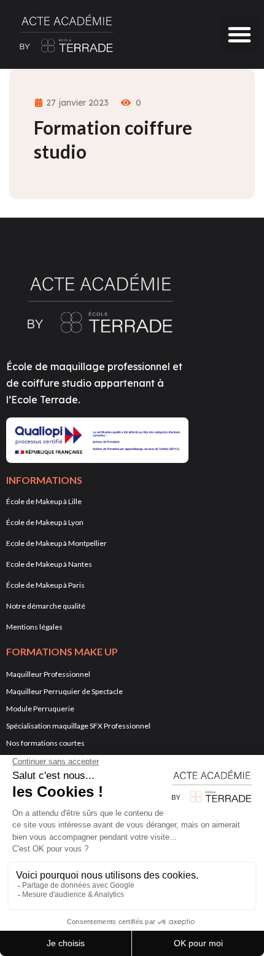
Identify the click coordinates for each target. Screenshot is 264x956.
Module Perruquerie (40, 708)
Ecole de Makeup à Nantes (49, 564)
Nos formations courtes (45, 743)
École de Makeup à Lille (44, 501)
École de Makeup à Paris (45, 585)
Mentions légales (34, 626)
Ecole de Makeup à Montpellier (56, 543)
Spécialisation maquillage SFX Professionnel (78, 725)
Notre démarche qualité (45, 605)
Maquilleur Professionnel (48, 674)
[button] (239, 34)
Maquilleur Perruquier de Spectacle (64, 691)
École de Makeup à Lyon (44, 522)
